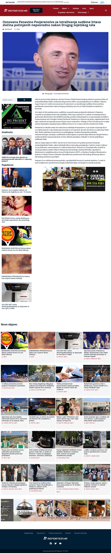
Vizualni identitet (80, 533)
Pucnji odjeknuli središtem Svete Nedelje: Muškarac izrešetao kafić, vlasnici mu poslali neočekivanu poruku (69, 453)
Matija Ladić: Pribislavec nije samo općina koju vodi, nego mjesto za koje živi (67, 419)
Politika (76, 8)
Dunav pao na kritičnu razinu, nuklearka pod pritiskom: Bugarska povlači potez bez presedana (13, 453)
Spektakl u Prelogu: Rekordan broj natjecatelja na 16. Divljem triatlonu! (69, 485)
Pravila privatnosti (55, 533)
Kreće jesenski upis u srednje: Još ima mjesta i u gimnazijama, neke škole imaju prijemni (96, 419)
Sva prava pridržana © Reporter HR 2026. (55, 551)
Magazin (33, 458)
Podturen (39, 390)
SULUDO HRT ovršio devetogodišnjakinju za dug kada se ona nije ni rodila (15, 306)
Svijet (8, 458)
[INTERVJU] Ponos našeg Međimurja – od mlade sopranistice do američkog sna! (16, 220)
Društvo (60, 357)
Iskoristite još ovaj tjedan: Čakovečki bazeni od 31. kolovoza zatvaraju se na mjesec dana (14, 419)
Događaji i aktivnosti (66, 12)
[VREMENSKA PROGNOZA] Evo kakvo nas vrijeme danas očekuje (16, 277)
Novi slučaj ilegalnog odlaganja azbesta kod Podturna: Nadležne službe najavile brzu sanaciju (41, 386)
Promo (56, 8)
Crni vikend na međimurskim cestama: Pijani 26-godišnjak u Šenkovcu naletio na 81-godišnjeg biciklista (40, 486)
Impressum (41, 533)
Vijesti (64, 8)
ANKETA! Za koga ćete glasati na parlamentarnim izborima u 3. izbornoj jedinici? (16, 159)
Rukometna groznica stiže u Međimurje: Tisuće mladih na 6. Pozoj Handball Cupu (96, 386)
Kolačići (68, 533)
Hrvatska (92, 423)
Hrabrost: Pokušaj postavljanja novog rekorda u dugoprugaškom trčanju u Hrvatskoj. (14, 485)
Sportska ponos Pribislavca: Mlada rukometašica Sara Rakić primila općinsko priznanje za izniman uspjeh (96, 353)
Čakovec (88, 390)
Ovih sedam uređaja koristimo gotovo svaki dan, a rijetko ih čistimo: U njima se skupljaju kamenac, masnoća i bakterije (40, 453)
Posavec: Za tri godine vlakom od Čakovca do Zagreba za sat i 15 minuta (16, 191)
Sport (91, 8)
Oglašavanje (28, 533)
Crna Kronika (7, 388)
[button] (105, 10)
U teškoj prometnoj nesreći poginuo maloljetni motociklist (13, 385)
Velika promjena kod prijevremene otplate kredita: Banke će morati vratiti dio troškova (68, 386)
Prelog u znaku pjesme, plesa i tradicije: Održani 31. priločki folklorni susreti (95, 485)
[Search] (24, 100)
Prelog (77, 489)
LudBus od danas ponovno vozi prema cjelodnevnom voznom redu (95, 452)
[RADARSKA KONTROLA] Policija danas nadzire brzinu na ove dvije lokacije (40, 2)
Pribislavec (94, 358)
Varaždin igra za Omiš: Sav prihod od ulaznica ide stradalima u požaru (41, 419)
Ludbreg (93, 456)
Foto (84, 8)
